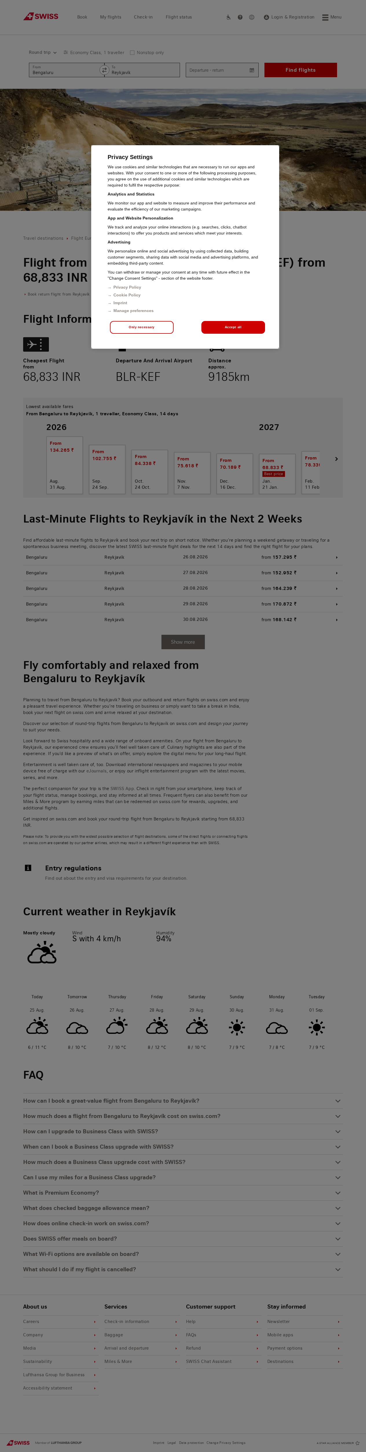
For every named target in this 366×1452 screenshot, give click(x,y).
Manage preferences (133, 310)
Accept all (233, 327)
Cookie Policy (127, 295)
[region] (185, 247)
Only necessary (142, 327)
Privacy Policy (127, 287)
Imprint (120, 302)
